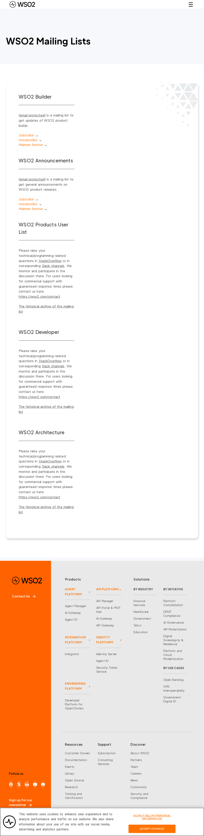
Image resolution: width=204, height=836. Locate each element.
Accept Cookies (152, 828)
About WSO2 (139, 753)
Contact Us (21, 596)
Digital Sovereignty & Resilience (173, 640)
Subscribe (26, 135)
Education (140, 632)
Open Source (74, 780)
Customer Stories (77, 753)
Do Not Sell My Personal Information (152, 817)
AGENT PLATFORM (73, 591)
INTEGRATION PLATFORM (75, 639)
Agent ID (71, 619)
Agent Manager (75, 606)
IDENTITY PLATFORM (104, 639)
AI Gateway (73, 612)
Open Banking (173, 679)
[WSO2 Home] (22, 4)
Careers (135, 773)
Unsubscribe (28, 140)
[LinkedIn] (27, 784)
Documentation (76, 760)
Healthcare (141, 611)
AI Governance (173, 622)
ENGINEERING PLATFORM (75, 686)
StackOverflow (50, 261)
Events (69, 766)
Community (138, 787)
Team (134, 766)
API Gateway (105, 625)
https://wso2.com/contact (39, 296)
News (134, 780)
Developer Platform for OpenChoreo (74, 704)
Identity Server (106, 654)
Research (71, 787)
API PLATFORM (107, 589)
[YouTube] (35, 784)
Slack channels (53, 266)
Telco (137, 625)
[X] (19, 784)
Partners (136, 760)
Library (69, 773)
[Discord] (43, 784)
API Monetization (175, 629)
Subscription (107, 753)
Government (142, 618)
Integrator (72, 654)
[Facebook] (11, 784)
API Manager (104, 601)
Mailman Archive (31, 145)
